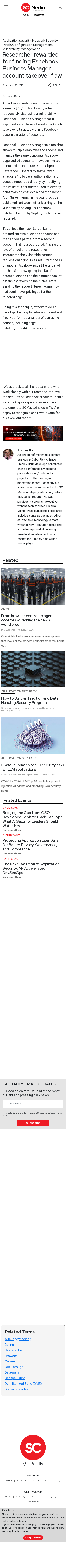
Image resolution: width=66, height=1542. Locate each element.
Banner (10, 1345)
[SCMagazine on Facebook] (25, 1463)
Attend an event (37, 1497)
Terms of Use (49, 1113)
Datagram (12, 1372)
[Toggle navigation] (6, 7)
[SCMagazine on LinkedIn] (41, 1463)
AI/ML (5, 609)
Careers (48, 1481)
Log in (26, 15)
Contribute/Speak (22, 1497)
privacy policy (56, 1527)
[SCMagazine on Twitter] (33, 1463)
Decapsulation (15, 1378)
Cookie (10, 1361)
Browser (11, 1356)
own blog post (48, 197)
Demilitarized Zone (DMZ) (23, 1383)
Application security (17, 40)
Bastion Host (14, 1350)
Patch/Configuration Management (27, 45)
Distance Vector (16, 1389)
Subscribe (33, 1123)
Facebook (10, 119)
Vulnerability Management (21, 49)
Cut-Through (14, 1367)
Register (38, 15)
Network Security (45, 40)
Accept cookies (33, 1537)
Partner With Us (33, 1502)
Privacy (57, 1481)
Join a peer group (53, 1497)
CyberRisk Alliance (23, 1481)
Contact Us (37, 1481)
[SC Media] (33, 7)
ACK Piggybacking (18, 1339)
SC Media (9, 1481)
